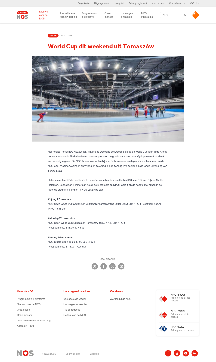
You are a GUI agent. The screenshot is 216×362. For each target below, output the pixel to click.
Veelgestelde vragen (74, 299)
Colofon (94, 354)
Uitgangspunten (102, 3)
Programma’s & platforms (89, 15)
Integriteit (119, 3)
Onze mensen (109, 15)
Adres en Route (25, 326)
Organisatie (83, 3)
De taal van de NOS (74, 315)
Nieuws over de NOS (43, 15)
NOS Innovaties (147, 15)
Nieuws (53, 35)
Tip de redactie (71, 309)
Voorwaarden (72, 354)
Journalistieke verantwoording (68, 15)
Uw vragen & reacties (127, 15)
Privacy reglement (138, 3)
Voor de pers (158, 3)
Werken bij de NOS (120, 299)
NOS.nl (193, 3)
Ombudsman (175, 3)
